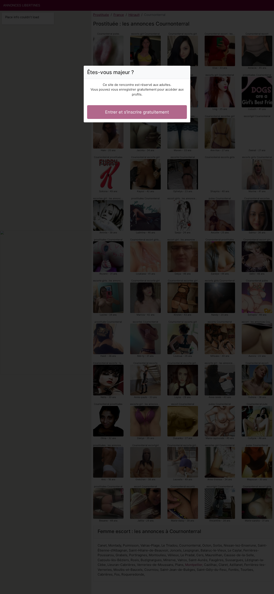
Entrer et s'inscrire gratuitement (137, 112)
